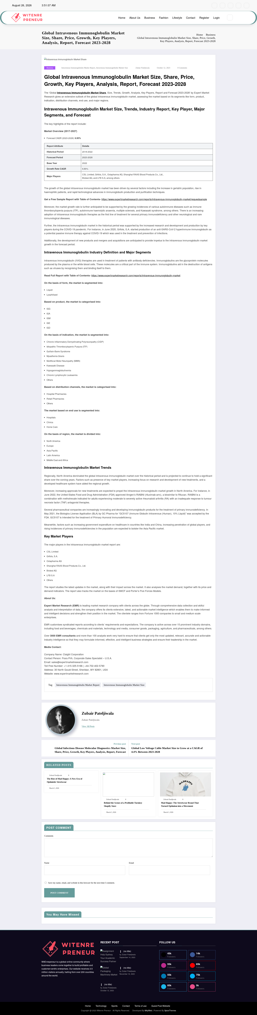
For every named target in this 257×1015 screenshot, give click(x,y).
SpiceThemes (170, 1010)
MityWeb (148, 1010)
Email (131, 863)
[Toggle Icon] (244, 18)
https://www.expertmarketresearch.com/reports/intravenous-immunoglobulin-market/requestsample (154, 199)
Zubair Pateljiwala (143, 68)
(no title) (127, 951)
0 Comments (182, 68)
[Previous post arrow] (45, 748)
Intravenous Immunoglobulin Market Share (81, 92)
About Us (134, 18)
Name (46, 863)
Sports (114, 1005)
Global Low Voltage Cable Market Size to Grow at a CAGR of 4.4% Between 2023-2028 (167, 750)
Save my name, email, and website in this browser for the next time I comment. (81, 883)
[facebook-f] (214, 5)
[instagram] (238, 5)
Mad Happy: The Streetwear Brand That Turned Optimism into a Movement (180, 804)
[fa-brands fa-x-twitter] (222, 5)
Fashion (163, 18)
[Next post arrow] (212, 748)
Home (121, 18)
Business (149, 18)
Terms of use (141, 1005)
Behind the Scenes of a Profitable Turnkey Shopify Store (123, 804)
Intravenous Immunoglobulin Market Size (112, 68)
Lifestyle (177, 18)
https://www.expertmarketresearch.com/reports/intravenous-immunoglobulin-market (135, 275)
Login (216, 18)
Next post (135, 744)
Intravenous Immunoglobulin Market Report (78, 68)
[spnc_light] (238, 18)
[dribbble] (230, 5)
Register (204, 18)
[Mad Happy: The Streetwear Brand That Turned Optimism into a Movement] (185, 784)
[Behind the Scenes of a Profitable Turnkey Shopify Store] (128, 784)
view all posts (88, 726)
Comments (48, 836)
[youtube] (246, 5)
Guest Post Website (160, 1005)
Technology (101, 1005)
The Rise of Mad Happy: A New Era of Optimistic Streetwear (64, 780)
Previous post (120, 744)
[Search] (230, 17)
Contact (190, 18)
